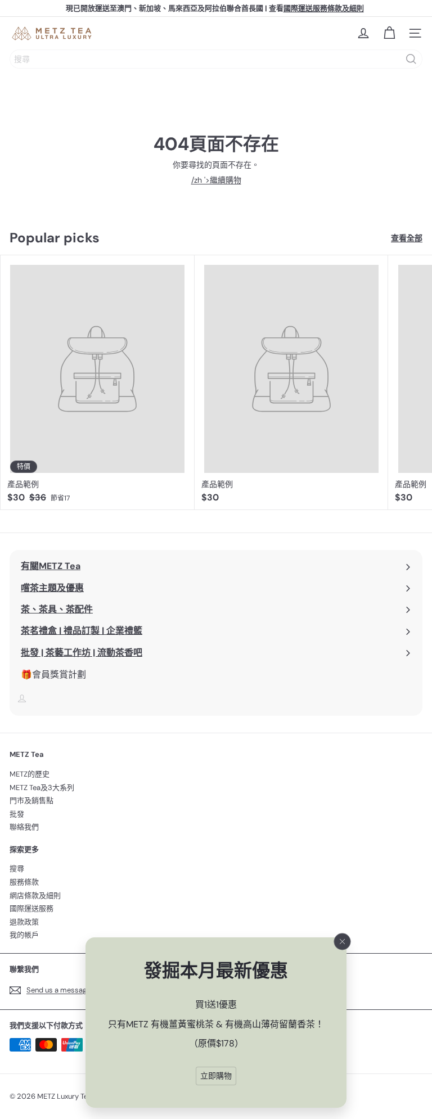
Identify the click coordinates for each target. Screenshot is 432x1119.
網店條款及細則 (35, 895)
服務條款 (24, 882)
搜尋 (17, 868)
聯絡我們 (24, 827)
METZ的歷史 (30, 774)
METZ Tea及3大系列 (42, 787)
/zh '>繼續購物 (216, 180)
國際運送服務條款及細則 (324, 8)
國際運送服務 (31, 908)
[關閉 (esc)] (342, 941)
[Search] (411, 59)
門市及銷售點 (31, 800)
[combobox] (216, 59)
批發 (17, 814)
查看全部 (406, 238)
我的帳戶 (24, 935)
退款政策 (24, 922)
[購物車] (389, 33)
